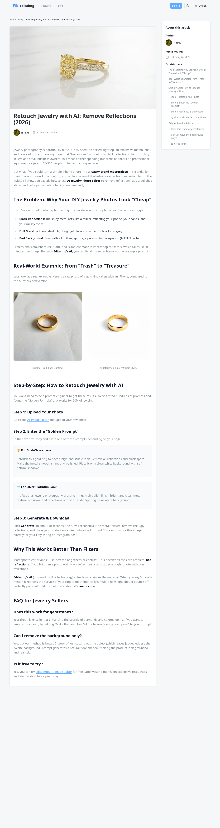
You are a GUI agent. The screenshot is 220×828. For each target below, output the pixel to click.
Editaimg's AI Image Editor (54, 672)
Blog (60, 5)
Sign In (176, 5)
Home (13, 19)
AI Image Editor (38, 420)
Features (46, 5)
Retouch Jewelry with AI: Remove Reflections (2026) (52, 19)
